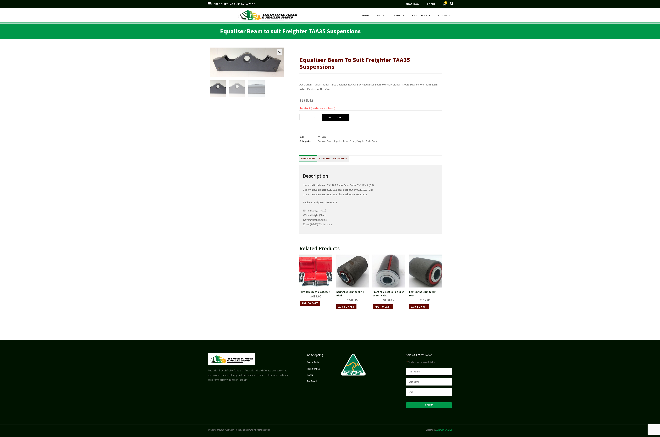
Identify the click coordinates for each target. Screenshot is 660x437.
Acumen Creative (444, 429)
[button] (279, 52)
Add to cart (335, 117)
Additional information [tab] (333, 158)
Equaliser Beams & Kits (372, 49)
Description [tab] (308, 158)
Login (431, 4)
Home (366, 15)
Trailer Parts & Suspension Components (340, 49)
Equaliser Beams (325, 141)
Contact (444, 15)
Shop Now (412, 4)
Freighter (360, 141)
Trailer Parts (313, 49)
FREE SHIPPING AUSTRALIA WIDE (234, 4)
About (381, 15)
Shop (397, 15)
